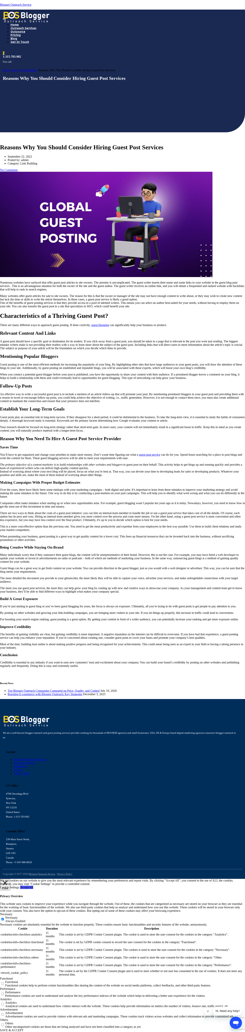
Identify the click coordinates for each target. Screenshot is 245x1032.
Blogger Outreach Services (30, 759)
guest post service (149, 454)
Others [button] (4, 1019)
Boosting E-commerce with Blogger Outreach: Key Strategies (45, 694)
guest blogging (100, 325)
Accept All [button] (26, 887)
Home (15, 24)
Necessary (11, 917)
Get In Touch (20, 42)
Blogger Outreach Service (15, 4)
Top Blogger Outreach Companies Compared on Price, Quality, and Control (54, 690)
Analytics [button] (5, 999)
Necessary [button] (6, 914)
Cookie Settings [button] (9, 887)
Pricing (16, 35)
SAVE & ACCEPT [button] (12, 1030)
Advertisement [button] (9, 1009)
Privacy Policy (64, 874)
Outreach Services (23, 28)
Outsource (18, 31)
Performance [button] (7, 988)
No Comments (9, 170)
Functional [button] (6, 978)
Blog (14, 38)
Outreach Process (24, 763)
